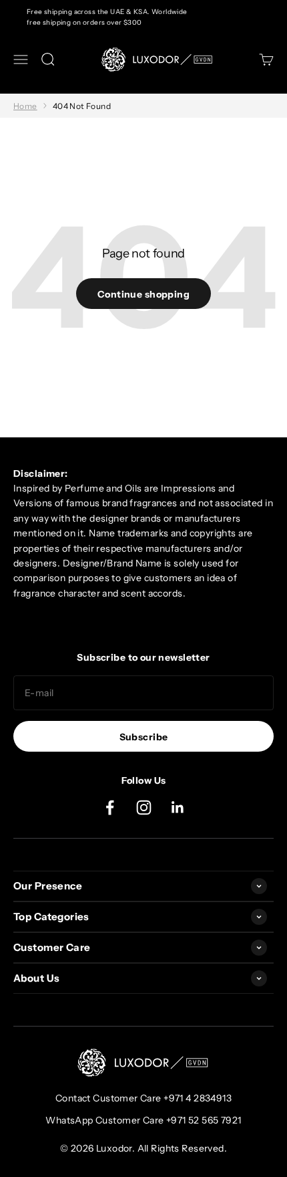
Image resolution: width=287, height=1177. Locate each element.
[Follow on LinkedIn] (178, 807)
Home (25, 106)
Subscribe (143, 737)
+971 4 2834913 (198, 1098)
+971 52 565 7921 (204, 1120)
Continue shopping (143, 294)
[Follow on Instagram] (144, 807)
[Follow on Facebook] (110, 807)
